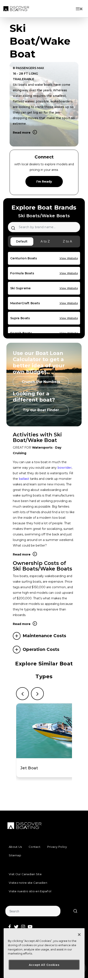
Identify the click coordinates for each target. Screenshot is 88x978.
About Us (15, 846)
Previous (22, 693)
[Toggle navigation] (79, 9)
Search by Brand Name (13, 228)
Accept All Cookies (44, 964)
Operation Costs (41, 649)
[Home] (16, 8)
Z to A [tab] (67, 241)
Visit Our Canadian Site (25, 874)
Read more (22, 132)
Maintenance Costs (44, 635)
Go (75, 911)
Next (37, 693)
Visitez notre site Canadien (28, 882)
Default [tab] (22, 241)
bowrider (64, 468)
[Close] (79, 934)
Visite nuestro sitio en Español (30, 891)
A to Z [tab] (45, 241)
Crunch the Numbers (41, 382)
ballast (24, 479)
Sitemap (15, 855)
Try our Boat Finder (41, 410)
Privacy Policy (57, 846)
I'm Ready (44, 181)
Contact (34, 846)
